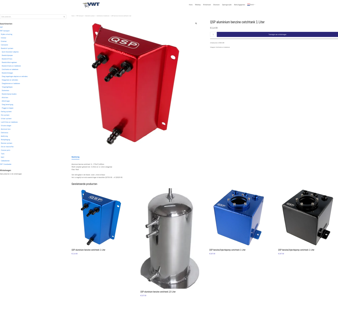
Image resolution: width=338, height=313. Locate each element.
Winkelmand (207, 5)
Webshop (198, 5)
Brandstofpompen (7, 55)
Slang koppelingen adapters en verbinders (15, 76)
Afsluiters (5, 97)
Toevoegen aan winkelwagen (277, 34)
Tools (2, 154)
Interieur (3, 38)
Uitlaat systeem (6, 118)
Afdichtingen (6, 101)
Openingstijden (227, 5)
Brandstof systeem (7, 48)
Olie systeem (5, 115)
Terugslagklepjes (7, 87)
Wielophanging (5, 139)
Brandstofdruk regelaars (9, 62)
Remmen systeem (6, 143)
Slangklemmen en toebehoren (11, 83)
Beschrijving (75, 157)
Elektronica (4, 132)
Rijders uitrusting (6, 34)
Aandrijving (4, 136)
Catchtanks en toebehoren (10, 69)
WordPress (105, 310)
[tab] (75, 157)
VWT (1, 27)
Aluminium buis (5, 129)
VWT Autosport (5, 31)
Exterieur (4, 41)
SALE (2, 157)
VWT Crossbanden (5, 164)
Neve (83, 310)
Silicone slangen (6, 125)
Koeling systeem (6, 111)
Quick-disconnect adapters (10, 52)
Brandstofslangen (7, 73)
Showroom (216, 5)
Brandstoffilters (7, 59)
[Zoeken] (64, 16)
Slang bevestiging (7, 104)
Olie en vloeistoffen (7, 146)
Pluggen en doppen (7, 108)
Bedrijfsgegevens (239, 5)
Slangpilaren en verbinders (10, 80)
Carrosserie (4, 45)
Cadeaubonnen (5, 161)
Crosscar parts (5, 150)
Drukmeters (5, 90)
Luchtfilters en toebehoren (9, 122)
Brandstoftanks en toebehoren (11, 66)
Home (191, 5)
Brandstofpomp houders (9, 94)
